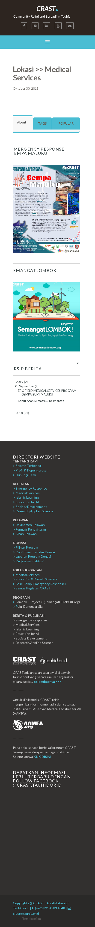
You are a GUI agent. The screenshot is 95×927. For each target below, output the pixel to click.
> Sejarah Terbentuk (27, 466)
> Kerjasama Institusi (28, 561)
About (21, 122)
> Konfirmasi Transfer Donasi (34, 552)
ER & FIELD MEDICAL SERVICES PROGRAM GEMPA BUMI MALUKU (47, 392)
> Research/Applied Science (33, 511)
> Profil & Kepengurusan (30, 470)
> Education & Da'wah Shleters (35, 579)
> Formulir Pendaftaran (29, 529)
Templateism (31, 919)
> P (15, 606)
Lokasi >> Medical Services (42, 73)
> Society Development (30, 507)
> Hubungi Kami (24, 475)
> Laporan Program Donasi (32, 556)
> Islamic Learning (26, 497)
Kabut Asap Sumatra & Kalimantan (41, 401)
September (27, 386)
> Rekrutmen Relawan (29, 525)
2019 (20, 382)
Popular (66, 123)
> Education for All (26, 502)
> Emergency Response (30, 488)
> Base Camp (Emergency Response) (39, 584)
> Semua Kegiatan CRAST (32, 588)
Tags (42, 123)
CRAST (47, 8)
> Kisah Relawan (25, 534)
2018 (19, 413)
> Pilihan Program (25, 547)
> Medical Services (26, 493)
